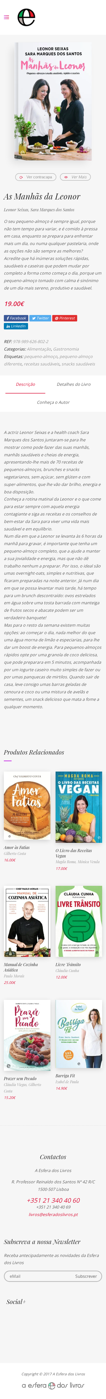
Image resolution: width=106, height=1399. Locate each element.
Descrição (25, 384)
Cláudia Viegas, (16, 1084)
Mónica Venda (89, 861)
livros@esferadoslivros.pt (53, 1214)
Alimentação (39, 349)
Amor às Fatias (17, 847)
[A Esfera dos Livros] (26, 17)
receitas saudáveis (41, 364)
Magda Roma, (67, 861)
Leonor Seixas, (17, 209)
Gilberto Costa (15, 853)
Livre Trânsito (68, 964)
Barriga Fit (65, 1075)
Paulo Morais (14, 976)
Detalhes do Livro (74, 384)
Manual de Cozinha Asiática (21, 967)
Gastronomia (66, 349)
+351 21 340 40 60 (53, 1200)
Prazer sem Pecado (20, 1078)
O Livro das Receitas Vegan (74, 853)
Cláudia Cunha (67, 970)
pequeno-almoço (40, 356)
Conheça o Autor (53, 402)
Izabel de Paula (67, 1081)
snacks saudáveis (78, 364)
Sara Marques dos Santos (52, 209)
